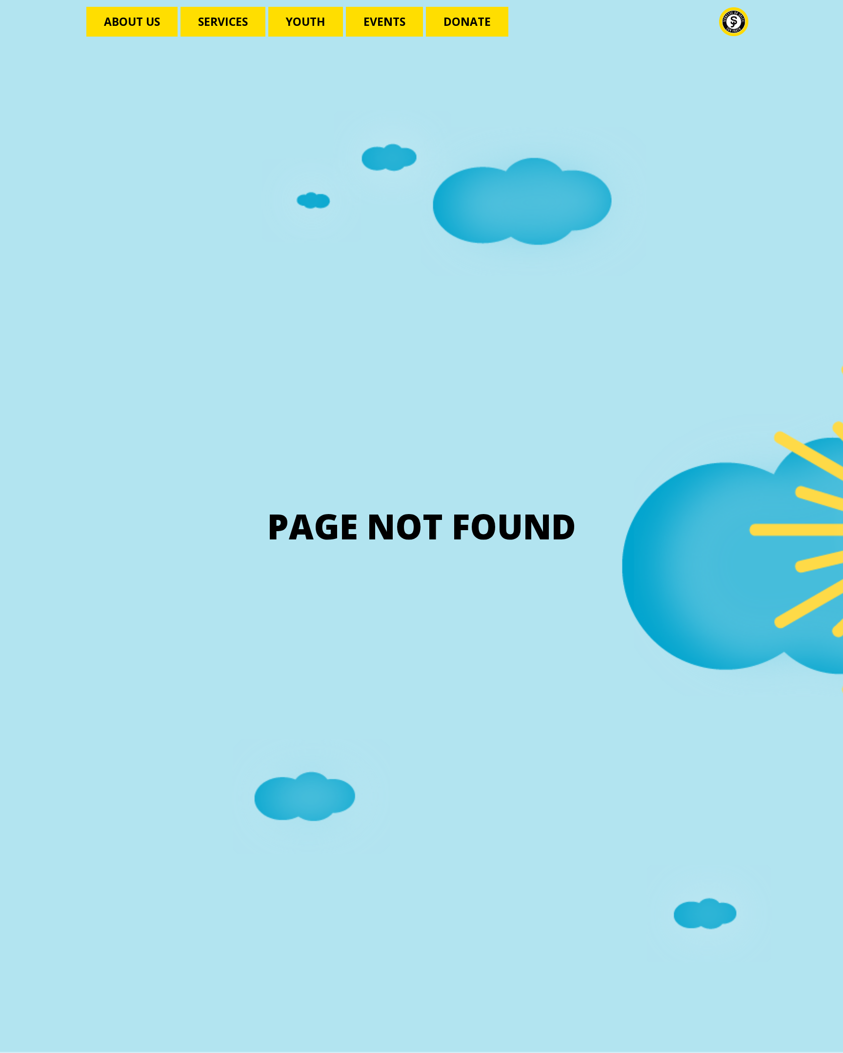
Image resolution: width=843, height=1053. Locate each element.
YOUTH (305, 21)
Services (223, 21)
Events (384, 21)
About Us (132, 21)
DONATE (467, 21)
